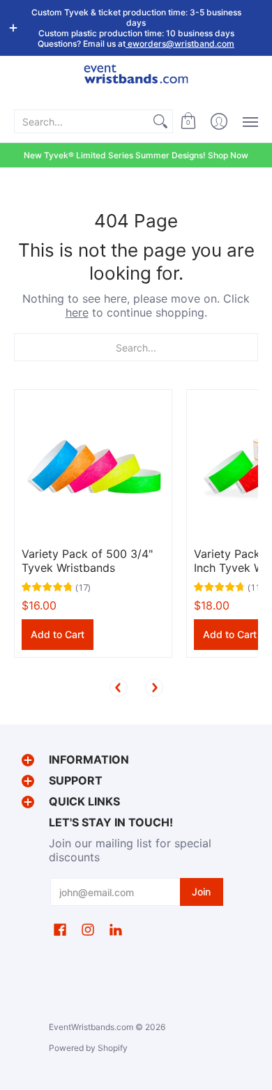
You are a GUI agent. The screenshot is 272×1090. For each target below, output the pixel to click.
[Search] (160, 121)
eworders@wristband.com (180, 43)
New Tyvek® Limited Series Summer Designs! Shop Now (136, 155)
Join (201, 892)
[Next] (154, 688)
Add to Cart (57, 634)
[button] (188, 121)
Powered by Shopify (88, 1048)
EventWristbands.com (91, 1027)
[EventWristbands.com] (136, 81)
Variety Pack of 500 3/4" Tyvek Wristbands (87, 561)
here (77, 312)
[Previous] (119, 688)
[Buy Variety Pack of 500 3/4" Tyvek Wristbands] (93, 468)
